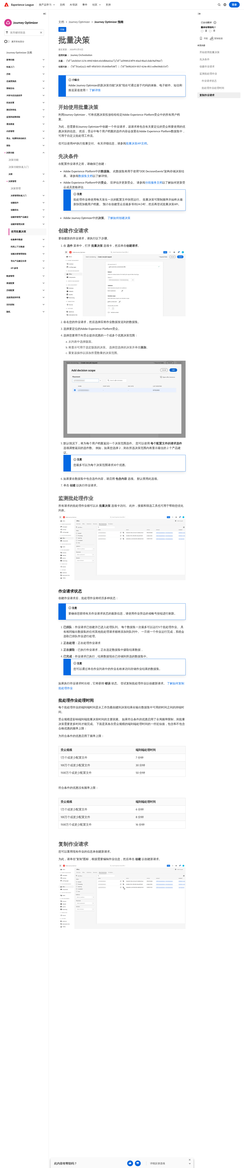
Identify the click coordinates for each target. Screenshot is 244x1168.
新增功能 (10, 59)
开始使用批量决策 (210, 52)
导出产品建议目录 (18, 261)
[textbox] (24, 32)
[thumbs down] (138, 1163)
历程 (8, 74)
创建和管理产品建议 (19, 217)
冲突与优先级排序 (14, 95)
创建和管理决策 (17, 224)
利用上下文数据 (17, 246)
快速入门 (10, 67)
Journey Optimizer (79, 22)
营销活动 (10, 88)
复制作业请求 (207, 95)
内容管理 (10, 131)
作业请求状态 (209, 80)
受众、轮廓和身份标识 (16, 138)
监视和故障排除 (13, 117)
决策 (11, 174)
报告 (8, 145)
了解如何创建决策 (119, 218)
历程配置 (10, 290)
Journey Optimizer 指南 (108, 22)
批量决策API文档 (136, 143)
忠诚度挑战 (11, 81)
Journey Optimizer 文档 (19, 52)
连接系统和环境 (13, 297)
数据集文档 (85, 176)
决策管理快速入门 (18, 195)
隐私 (8, 311)
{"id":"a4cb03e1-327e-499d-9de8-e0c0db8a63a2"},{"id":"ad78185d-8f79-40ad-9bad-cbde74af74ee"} (114, 60)
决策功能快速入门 (19, 167)
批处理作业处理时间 (213, 88)
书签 (206, 38)
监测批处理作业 (208, 73)
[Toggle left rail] (45, 14)
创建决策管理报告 (18, 254)
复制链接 (218, 38)
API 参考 (14, 268)
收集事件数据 (17, 239)
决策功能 (10, 152)
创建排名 (15, 210)
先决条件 (205, 59)
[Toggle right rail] (199, 14)
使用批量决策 (18, 231)
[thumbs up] (130, 1163)
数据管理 (10, 276)
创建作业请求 (207, 66)
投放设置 (10, 102)
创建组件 (15, 202)
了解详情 (95, 90)
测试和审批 (11, 109)
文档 (61, 22)
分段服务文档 (153, 182)
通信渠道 (10, 124)
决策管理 (12, 181)
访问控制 (10, 304)
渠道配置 (10, 283)
